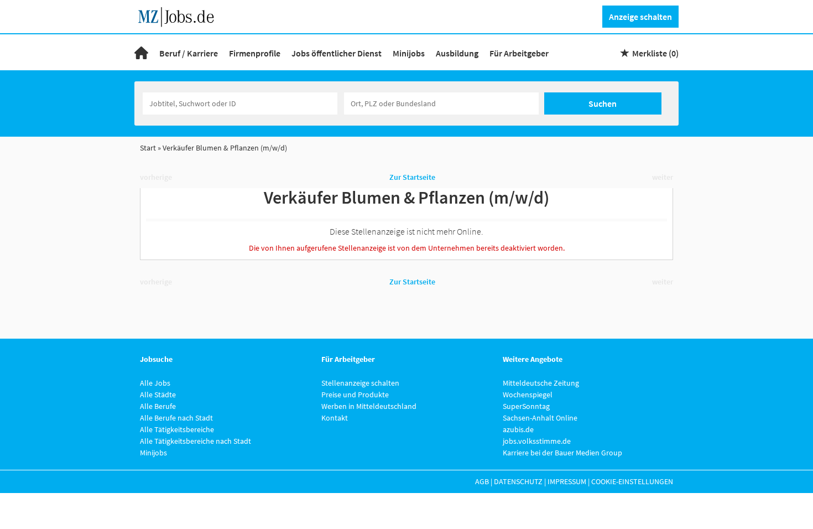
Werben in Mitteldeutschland (368, 406)
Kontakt (334, 418)
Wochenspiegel (528, 395)
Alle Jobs (155, 383)
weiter (662, 177)
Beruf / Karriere (188, 53)
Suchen (602, 103)
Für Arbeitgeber (519, 53)
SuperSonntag (526, 406)
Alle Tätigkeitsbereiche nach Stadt (195, 441)
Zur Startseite (412, 177)
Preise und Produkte (355, 395)
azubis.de (518, 429)
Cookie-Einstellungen (632, 481)
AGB (482, 481)
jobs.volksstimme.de (537, 441)
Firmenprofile (254, 53)
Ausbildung (457, 53)
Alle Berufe (158, 406)
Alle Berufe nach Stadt (176, 418)
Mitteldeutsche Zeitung (541, 383)
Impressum (567, 481)
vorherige (156, 177)
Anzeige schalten (640, 16)
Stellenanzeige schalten (360, 383)
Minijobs (409, 53)
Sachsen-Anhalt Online (540, 418)
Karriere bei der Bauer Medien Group (562, 453)
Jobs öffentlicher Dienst (336, 53)
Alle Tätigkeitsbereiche (177, 429)
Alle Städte (158, 395)
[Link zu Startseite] (180, 15)
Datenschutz (518, 481)
